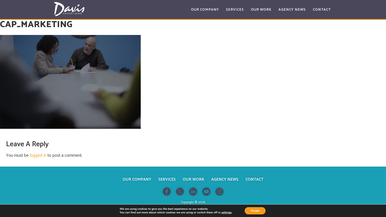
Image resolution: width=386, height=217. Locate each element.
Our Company (137, 179)
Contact (254, 179)
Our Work (193, 179)
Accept (255, 211)
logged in (38, 155)
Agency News (224, 179)
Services (167, 179)
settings (226, 212)
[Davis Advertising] (69, 9)
